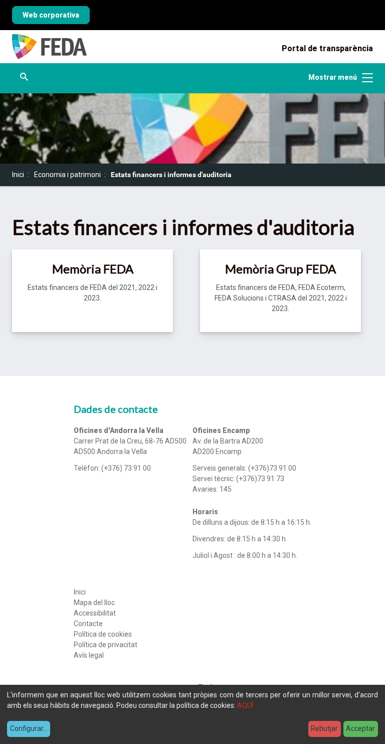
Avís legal (89, 655)
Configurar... (29, 728)
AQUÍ (245, 705)
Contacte (88, 624)
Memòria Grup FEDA (280, 268)
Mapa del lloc (94, 603)
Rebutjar (324, 728)
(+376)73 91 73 (260, 479)
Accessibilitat (95, 613)
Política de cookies (103, 634)
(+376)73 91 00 (272, 468)
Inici (18, 175)
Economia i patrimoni (67, 175)
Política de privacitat (105, 645)
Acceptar (360, 728)
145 (226, 489)
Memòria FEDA (92, 268)
